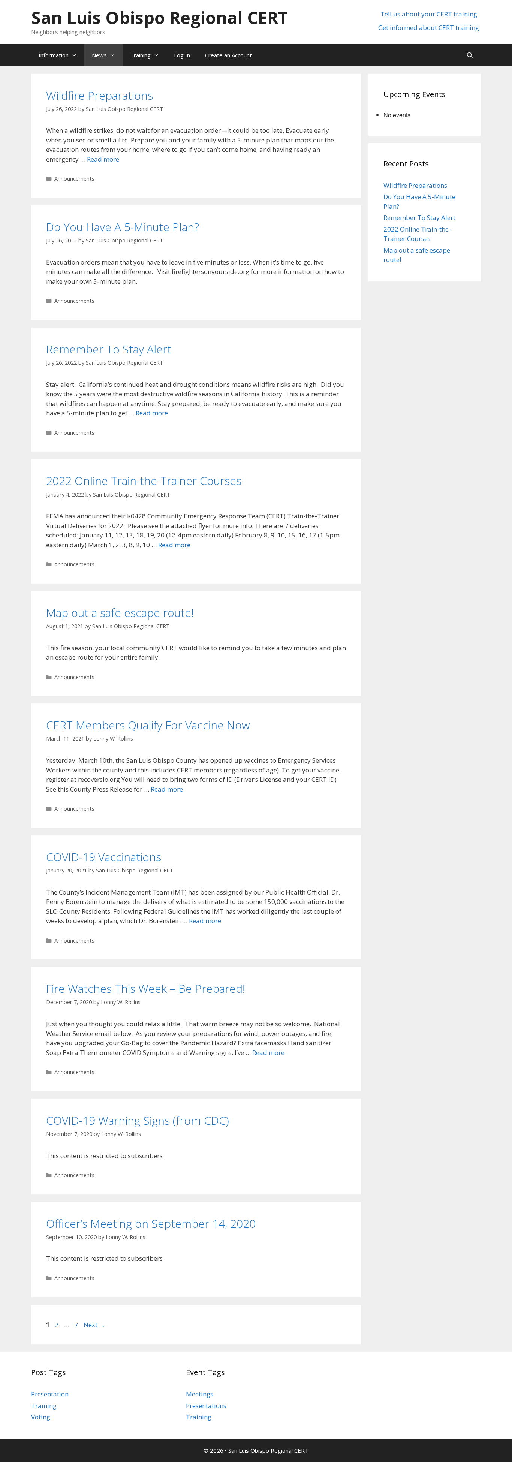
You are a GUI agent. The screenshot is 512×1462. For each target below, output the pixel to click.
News (99, 55)
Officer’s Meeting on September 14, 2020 (151, 1223)
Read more (103, 159)
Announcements (74, 178)
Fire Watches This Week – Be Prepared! (145, 988)
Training (140, 55)
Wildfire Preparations (99, 95)
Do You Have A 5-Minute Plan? (122, 227)
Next (94, 1324)
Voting (40, 1417)
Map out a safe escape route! (120, 612)
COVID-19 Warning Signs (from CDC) (137, 1120)
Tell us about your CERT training (428, 14)
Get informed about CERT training (428, 27)
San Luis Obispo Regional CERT (159, 17)
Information (54, 55)
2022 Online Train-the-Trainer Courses (143, 480)
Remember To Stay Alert (108, 349)
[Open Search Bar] (470, 55)
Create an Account (228, 55)
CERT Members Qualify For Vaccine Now (148, 725)
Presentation (50, 1394)
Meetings (199, 1394)
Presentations (206, 1405)
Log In (182, 55)
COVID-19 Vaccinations (103, 857)
